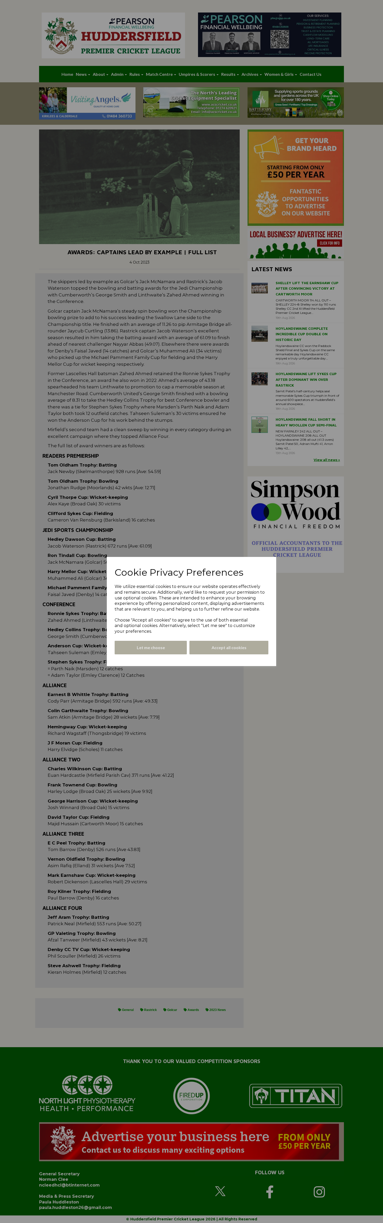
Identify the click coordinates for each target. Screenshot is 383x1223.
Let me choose (151, 647)
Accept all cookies (229, 647)
